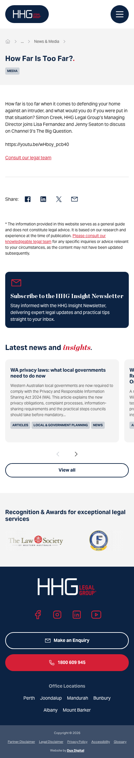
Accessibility (100, 742)
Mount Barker (77, 710)
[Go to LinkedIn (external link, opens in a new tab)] (77, 614)
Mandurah (77, 698)
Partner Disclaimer (21, 742)
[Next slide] (76, 454)
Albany (51, 710)
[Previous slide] (58, 454)
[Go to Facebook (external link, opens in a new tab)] (38, 614)
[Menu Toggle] (120, 14)
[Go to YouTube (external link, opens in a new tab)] (96, 614)
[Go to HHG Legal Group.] (7, 41)
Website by (67, 750)
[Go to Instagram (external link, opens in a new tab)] (57, 614)
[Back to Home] (27, 14)
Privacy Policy (77, 742)
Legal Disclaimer (51, 742)
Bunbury (102, 698)
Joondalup (51, 698)
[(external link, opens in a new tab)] (27, 540)
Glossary (120, 742)
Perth (29, 698)
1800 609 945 (72, 662)
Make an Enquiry (71, 640)
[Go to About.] (22, 41)
